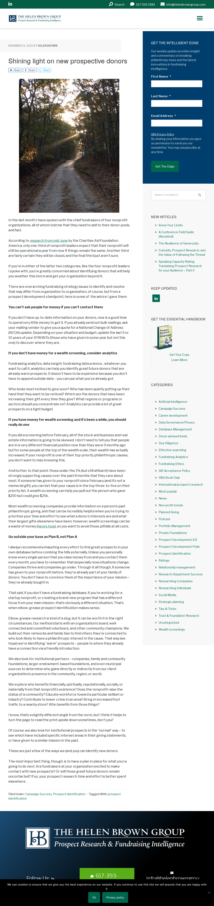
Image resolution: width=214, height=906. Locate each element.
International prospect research (181, 484)
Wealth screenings (172, 629)
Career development (173, 415)
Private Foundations (173, 533)
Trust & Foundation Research (179, 615)
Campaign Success (38, 794)
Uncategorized (169, 622)
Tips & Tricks (167, 608)
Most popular (168, 491)
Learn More (179, 360)
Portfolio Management (174, 526)
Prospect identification (69, 794)
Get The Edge (165, 166)
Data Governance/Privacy (177, 422)
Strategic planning (171, 602)
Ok (94, 897)
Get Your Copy (179, 354)
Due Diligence (168, 443)
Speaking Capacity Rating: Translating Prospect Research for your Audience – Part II (180, 266)
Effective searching (172, 450)
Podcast (164, 519)
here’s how (46, 526)
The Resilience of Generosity (179, 243)
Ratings (164, 560)
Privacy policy (115, 897)
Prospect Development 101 (178, 539)
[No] (209, 893)
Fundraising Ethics (171, 464)
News (163, 498)
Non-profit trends (171, 505)
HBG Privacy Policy (162, 134)
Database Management (175, 429)
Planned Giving (169, 512)
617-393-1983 (107, 879)
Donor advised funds (173, 436)
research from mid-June (49, 241)
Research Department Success (181, 574)
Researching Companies (176, 581)
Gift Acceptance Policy (174, 470)
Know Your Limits (171, 225)
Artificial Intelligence (173, 401)
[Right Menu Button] (200, 18)
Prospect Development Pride (179, 546)
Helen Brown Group (47, 18)
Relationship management (177, 567)
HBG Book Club (169, 477)
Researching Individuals (175, 588)
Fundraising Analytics (173, 457)
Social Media (167, 595)
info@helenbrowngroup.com (172, 881)
